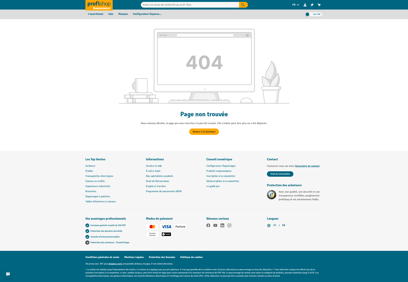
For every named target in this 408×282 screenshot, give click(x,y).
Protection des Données (162, 257)
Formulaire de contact (307, 166)
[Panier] (319, 5)
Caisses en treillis (95, 181)
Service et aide (154, 165)
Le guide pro (213, 186)
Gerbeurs (90, 165)
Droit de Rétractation (157, 181)
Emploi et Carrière (156, 186)
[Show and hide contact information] (8, 274)
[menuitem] (296, 5)
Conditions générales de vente (102, 257)
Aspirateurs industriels (97, 186)
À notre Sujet (153, 171)
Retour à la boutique (204, 131)
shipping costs (115, 263)
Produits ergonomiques (218, 171)
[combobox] (190, 5)
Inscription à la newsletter (220, 176)
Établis (89, 171)
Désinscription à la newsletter (222, 181)
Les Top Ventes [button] (95, 159)
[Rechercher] (243, 5)
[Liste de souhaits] (312, 5)
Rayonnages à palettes (97, 196)
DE (274, 225)
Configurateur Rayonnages (221, 165)
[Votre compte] (305, 5)
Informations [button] (155, 159)
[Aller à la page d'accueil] (99, 5)
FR (283, 225)
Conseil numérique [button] (219, 159)
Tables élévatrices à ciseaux (100, 201)
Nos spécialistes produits (159, 176)
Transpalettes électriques (99, 176)
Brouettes (90, 191)
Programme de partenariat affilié (164, 191)
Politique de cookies (191, 257)
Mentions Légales (134, 257)
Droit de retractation (280, 174)
